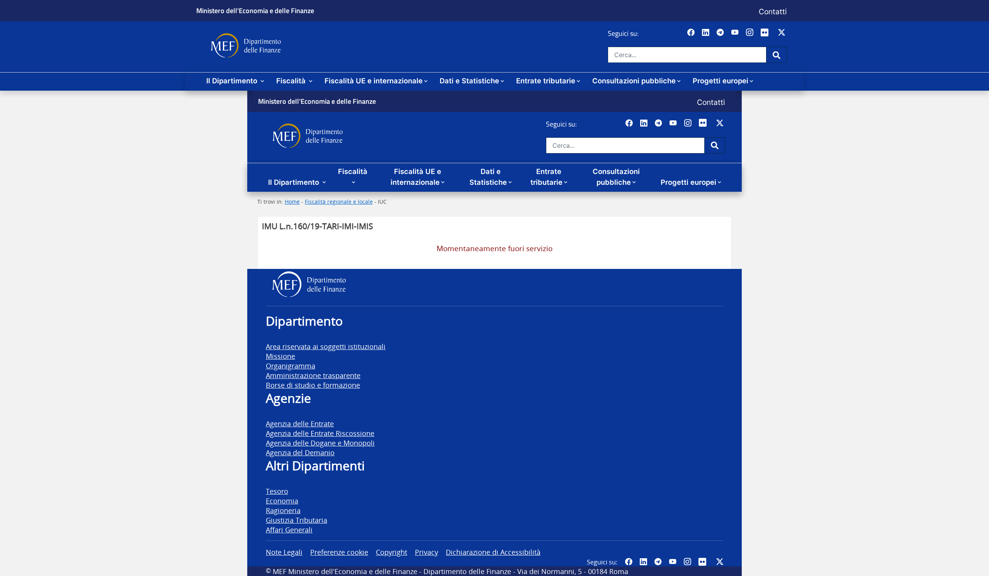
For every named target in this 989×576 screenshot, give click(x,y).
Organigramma (290, 365)
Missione (280, 356)
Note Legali (284, 552)
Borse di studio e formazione (313, 385)
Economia (282, 500)
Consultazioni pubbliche (634, 80)
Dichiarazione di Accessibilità (493, 552)
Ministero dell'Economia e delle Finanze (255, 10)
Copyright (391, 552)
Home (292, 201)
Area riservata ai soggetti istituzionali (326, 346)
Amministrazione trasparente (313, 375)
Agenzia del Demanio (300, 452)
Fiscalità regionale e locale (339, 201)
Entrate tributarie (545, 80)
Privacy (426, 552)
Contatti (773, 11)
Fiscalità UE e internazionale (374, 80)
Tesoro (277, 491)
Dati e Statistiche (469, 80)
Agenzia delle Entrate (300, 423)
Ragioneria (283, 510)
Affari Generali (289, 529)
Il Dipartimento (232, 80)
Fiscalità (292, 80)
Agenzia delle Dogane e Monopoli (320, 443)
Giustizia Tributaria (296, 520)
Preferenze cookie (339, 552)
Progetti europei (720, 80)
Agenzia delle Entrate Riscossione (320, 433)
